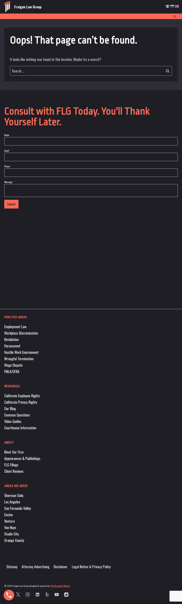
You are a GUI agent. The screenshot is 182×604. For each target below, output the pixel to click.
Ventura (9, 521)
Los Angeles (12, 501)
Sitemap (11, 566)
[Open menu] (174, 16)
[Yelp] (47, 594)
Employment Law (15, 326)
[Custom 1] (66, 594)
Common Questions (17, 415)
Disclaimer (61, 566)
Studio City (11, 534)
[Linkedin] (37, 594)
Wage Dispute (13, 365)
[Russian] (172, 6)
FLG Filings (11, 464)
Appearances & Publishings (22, 458)
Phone (8, 166)
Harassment (12, 345)
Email (7, 150)
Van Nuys (10, 527)
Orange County (14, 540)
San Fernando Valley (17, 508)
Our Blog (10, 408)
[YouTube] (56, 594)
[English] (177, 6)
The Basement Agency (60, 586)
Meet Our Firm (14, 452)
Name (6, 135)
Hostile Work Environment (21, 352)
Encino (8, 514)
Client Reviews (13, 471)
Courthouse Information (20, 427)
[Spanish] (167, 6)
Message (9, 182)
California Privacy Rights (20, 402)
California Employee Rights (22, 395)
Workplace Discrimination (21, 333)
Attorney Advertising (35, 566)
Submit (11, 204)
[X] (18, 594)
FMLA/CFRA (11, 371)
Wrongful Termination (19, 358)
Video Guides (12, 421)
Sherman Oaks (13, 495)
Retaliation (11, 339)
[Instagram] (28, 594)
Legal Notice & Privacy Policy (91, 566)
